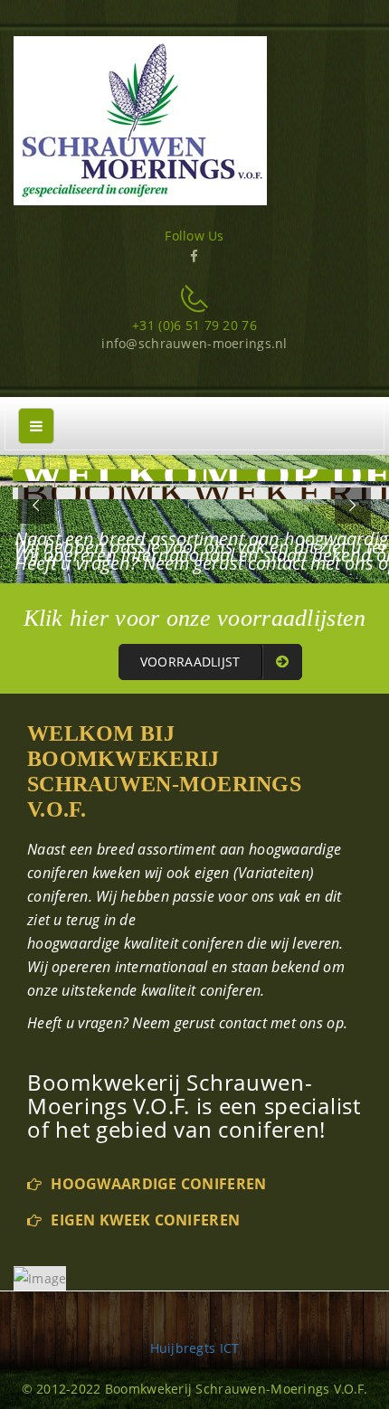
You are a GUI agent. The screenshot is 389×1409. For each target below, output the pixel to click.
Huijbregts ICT (195, 1348)
